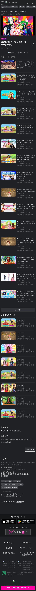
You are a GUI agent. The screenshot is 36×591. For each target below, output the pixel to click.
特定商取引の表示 (9, 553)
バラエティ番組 (7, 481)
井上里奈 (18, 474)
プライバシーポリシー (27, 548)
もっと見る (18, 310)
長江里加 (25, 474)
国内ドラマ (14, 7)
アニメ (22, 7)
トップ (6, 7)
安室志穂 (11, 474)
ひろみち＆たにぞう (7, 472)
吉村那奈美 (4, 476)
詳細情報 (29, 449)
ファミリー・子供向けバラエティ (12, 484)
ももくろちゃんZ (6, 467)
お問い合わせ (27, 543)
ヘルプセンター (9, 543)
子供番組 (17, 481)
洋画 (34, 7)
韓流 (28, 7)
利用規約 (9, 548)
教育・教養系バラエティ (9, 487)
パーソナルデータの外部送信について (27, 554)
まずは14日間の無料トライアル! (17, 587)
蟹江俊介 (4, 474)
